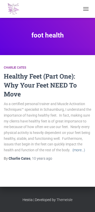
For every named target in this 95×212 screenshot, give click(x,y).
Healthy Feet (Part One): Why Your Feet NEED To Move (40, 85)
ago (42, 158)
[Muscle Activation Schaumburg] (15, 9)
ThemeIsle (64, 200)
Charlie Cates (15, 67)
